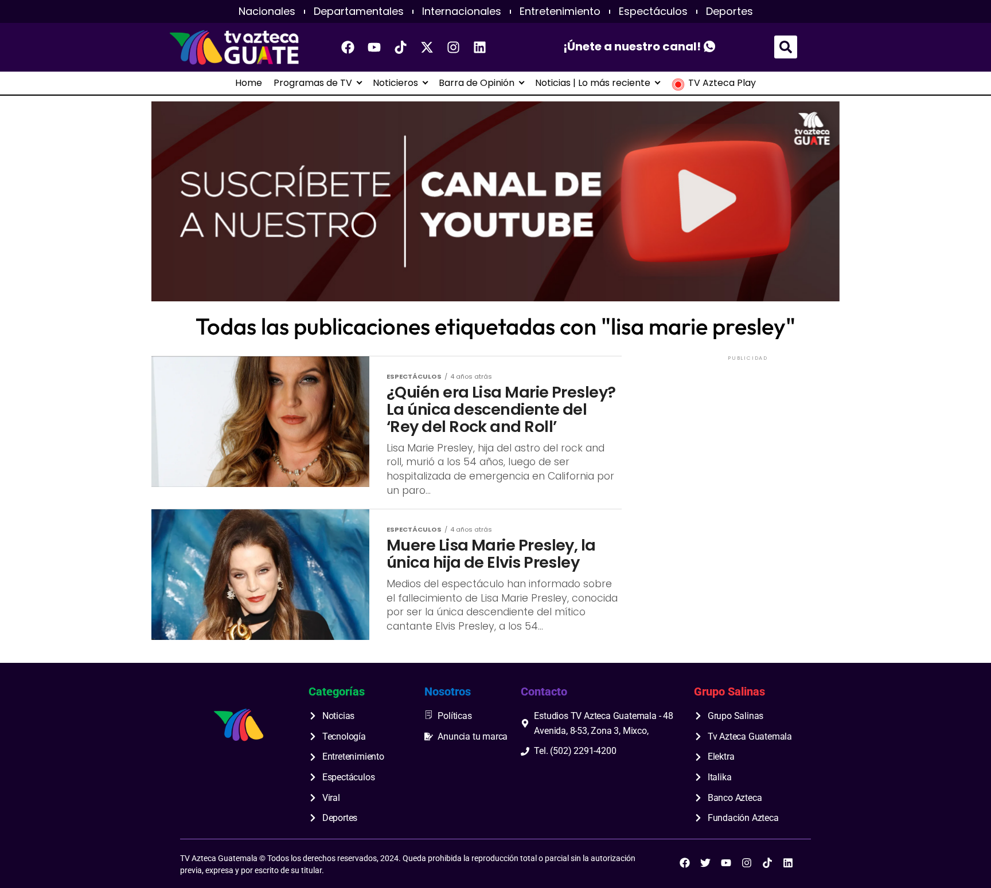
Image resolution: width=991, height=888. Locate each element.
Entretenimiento (560, 11)
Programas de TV (313, 83)
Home (248, 83)
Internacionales (461, 11)
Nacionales (267, 11)
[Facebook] (348, 47)
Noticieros (395, 83)
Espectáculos (653, 11)
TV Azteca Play (722, 83)
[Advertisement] (748, 434)
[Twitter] (705, 862)
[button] (785, 47)
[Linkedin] (480, 47)
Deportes (729, 11)
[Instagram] (453, 47)
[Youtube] (374, 47)
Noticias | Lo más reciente (592, 83)
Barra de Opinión (476, 83)
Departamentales (359, 11)
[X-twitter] (427, 47)
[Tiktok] (401, 47)
